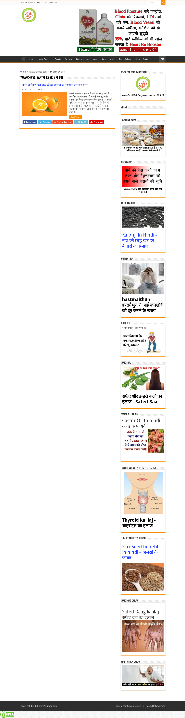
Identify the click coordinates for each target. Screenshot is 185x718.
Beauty (58, 59)
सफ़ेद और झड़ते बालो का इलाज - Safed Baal (142, 398)
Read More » (75, 117)
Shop (137, 59)
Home (23, 59)
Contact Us (147, 59)
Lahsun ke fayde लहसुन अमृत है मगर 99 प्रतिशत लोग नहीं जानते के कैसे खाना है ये (143, 149)
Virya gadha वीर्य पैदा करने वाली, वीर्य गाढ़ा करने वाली (143, 190)
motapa (95, 59)
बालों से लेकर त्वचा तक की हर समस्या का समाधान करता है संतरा (55, 85)
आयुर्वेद (112, 59)
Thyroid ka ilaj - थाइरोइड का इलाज (139, 522)
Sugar (104, 59)
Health (31, 59)
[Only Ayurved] (29, 14)
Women (68, 59)
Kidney (79, 59)
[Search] (163, 2)
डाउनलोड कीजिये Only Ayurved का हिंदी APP (143, 95)
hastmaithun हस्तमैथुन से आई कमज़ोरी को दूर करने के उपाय (142, 305)
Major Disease (44, 59)
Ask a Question (51, 3)
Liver (87, 59)
